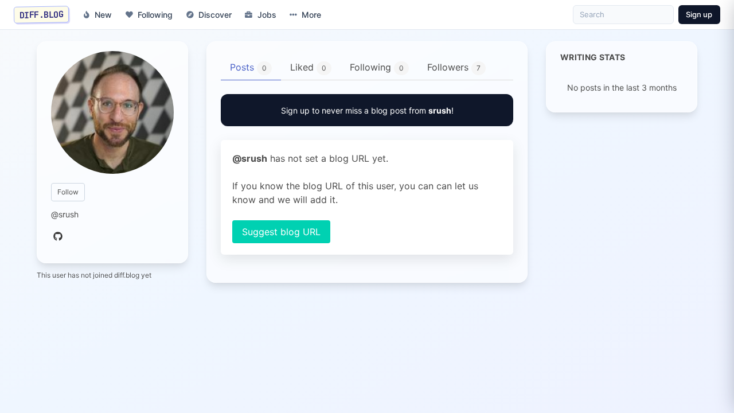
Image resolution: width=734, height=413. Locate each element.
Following (155, 15)
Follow (68, 192)
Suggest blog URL (281, 231)
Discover (215, 15)
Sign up (699, 14)
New (103, 15)
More (311, 15)
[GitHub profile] (58, 236)
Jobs (266, 15)
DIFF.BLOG (41, 14)
